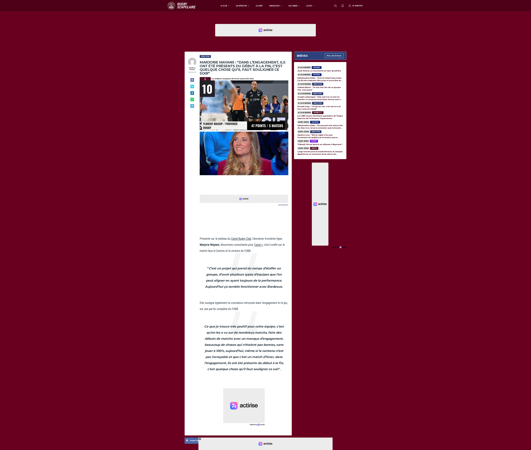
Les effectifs (241, 6)
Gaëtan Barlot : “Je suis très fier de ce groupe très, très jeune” (319, 88)
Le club (224, 6)
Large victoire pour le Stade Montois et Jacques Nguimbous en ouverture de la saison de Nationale (320, 152)
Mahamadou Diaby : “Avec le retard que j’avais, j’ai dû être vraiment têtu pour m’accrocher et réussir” (319, 79)
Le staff (259, 6)
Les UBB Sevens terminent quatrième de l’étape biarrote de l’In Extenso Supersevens (320, 117)
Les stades (292, 6)
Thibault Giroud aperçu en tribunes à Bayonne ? (320, 144)
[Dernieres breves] (342, 5)
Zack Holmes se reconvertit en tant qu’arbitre (319, 71)
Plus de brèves (334, 56)
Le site (309, 6)
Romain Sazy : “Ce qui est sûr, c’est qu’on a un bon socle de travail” (319, 107)
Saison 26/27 (274, 6)
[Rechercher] (335, 5)
